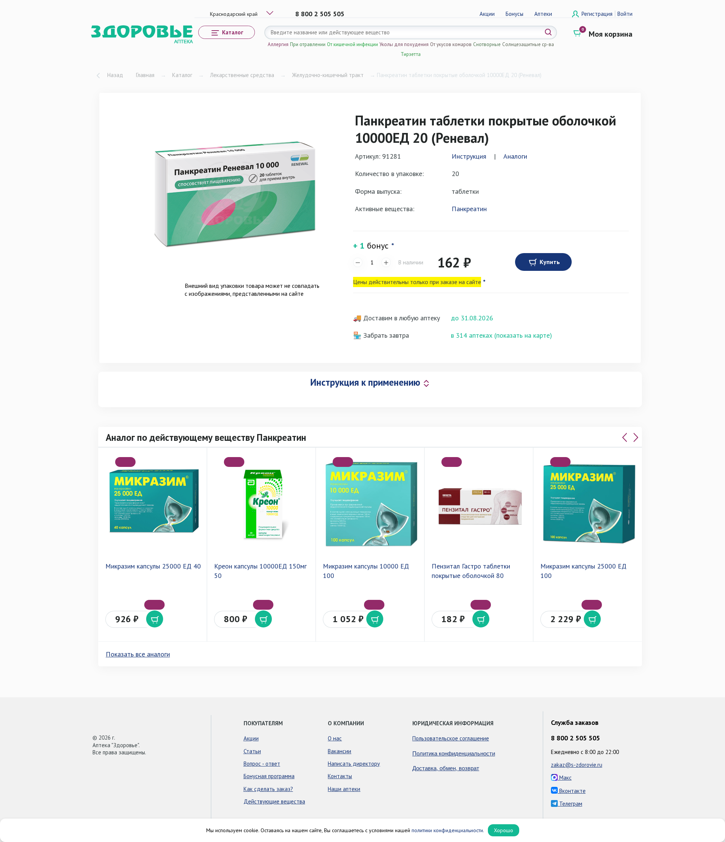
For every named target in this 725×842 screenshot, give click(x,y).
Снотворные (487, 44)
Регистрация (598, 13)
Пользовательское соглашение (450, 738)
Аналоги (515, 156)
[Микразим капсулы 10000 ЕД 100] (371, 504)
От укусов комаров (451, 44)
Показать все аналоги (138, 654)
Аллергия (278, 44)
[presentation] (625, 437)
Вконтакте (572, 790)
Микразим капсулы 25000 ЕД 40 (153, 566)
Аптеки (543, 13)
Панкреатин (469, 208)
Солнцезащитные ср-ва (528, 44)
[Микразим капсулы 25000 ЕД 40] (154, 504)
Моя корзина (610, 34)
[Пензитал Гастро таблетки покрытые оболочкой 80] (480, 504)
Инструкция (469, 156)
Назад (115, 75)
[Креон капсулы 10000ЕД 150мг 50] (263, 504)
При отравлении (307, 44)
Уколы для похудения (404, 44)
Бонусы (514, 13)
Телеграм (570, 803)
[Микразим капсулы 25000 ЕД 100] (589, 504)
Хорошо (503, 830)
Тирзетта (411, 54)
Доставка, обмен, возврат (445, 767)
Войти (624, 13)
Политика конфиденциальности (453, 753)
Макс (565, 777)
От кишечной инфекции (352, 44)
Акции (487, 13)
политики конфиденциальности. (448, 830)
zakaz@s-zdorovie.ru (576, 764)
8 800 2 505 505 (319, 13)
